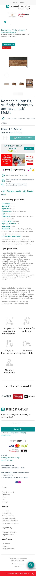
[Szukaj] (25, 22)
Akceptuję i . (13, 434)
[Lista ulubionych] (11, 22)
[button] (5, 60)
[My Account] (18, 22)
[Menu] (31, 22)
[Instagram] (19, 482)
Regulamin (15, 433)
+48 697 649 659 (19, 2)
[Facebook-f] (16, 482)
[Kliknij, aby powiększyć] (7, 75)
